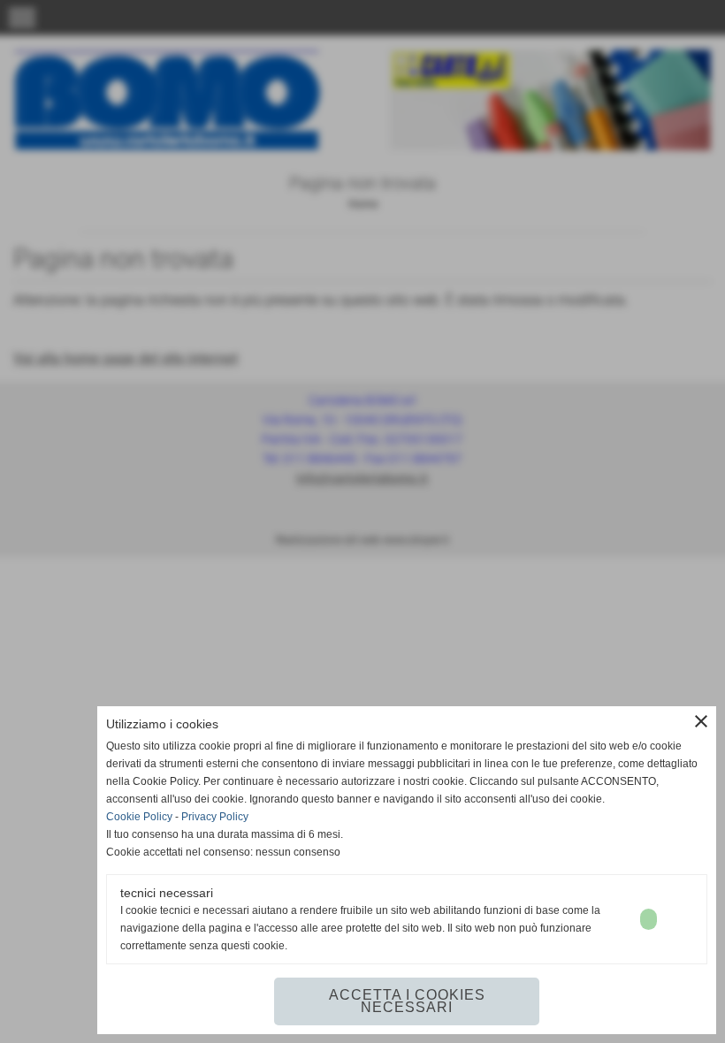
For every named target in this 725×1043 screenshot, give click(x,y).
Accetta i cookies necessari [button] (407, 1001)
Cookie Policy (139, 817)
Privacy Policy (214, 817)
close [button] (701, 721)
